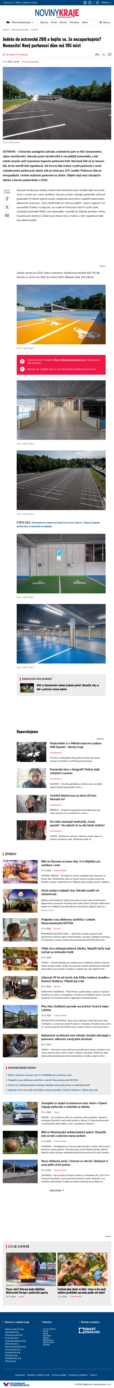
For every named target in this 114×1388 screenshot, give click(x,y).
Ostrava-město (60, 1015)
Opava (57, 1112)
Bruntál (57, 929)
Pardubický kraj (12, 1352)
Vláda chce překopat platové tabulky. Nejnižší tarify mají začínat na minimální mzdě (49, 1085)
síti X (45, 369)
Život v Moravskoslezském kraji (69, 359)
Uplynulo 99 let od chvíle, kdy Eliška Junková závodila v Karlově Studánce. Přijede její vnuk (53, 1090)
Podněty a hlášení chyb (38, 1374)
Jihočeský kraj (12, 1332)
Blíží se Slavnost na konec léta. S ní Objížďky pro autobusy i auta (40, 1075)
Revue (63, 22)
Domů (6, 29)
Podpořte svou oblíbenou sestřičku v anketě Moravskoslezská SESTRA (43, 1080)
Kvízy (85, 22)
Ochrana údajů (59, 1374)
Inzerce (93, 1374)
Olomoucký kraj (12, 1349)
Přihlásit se (106, 2)
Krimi (54, 22)
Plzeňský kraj (11, 1355)
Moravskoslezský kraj (15, 1346)
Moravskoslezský (21, 22)
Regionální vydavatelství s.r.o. (97, 1384)
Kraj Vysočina (11, 1337)
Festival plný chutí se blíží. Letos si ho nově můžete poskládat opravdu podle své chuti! (82, 1290)
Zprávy (44, 22)
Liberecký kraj (11, 1343)
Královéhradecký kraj (15, 1340)
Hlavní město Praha (14, 1329)
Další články (55, 1190)
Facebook (85, 2)
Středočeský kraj (13, 1358)
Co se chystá (18, 1246)
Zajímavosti (48, 1342)
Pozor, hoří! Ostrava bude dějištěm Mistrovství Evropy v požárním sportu (27, 1290)
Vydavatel (20, 1374)
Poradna (74, 22)
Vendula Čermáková (17, 54)
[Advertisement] (61, 244)
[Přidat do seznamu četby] (109, 54)
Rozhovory (48, 1340)
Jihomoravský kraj (14, 1335)
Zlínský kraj (10, 1361)
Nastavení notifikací (78, 1374)
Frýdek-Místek (60, 871)
